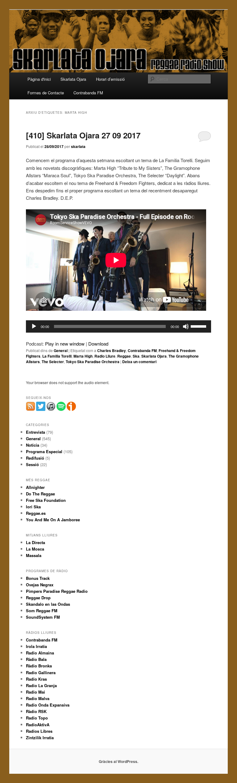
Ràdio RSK (36, 711)
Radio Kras (36, 679)
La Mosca (35, 549)
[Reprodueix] (34, 326)
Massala (33, 555)
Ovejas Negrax (39, 585)
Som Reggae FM (41, 610)
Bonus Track (38, 578)
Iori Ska (33, 507)
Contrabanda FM (88, 93)
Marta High (83, 356)
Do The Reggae (40, 494)
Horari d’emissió (110, 79)
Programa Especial (44, 451)
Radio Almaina (40, 653)
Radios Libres (39, 731)
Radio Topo (37, 718)
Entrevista (35, 432)
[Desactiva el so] (186, 326)
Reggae (124, 356)
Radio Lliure (104, 356)
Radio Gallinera (41, 672)
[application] (118, 326)
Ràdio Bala (36, 659)
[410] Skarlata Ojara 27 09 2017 (83, 135)
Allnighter (35, 487)
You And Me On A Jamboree (53, 520)
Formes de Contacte (45, 93)
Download (98, 343)
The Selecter (53, 361)
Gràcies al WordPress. (118, 761)
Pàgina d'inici (39, 79)
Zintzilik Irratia (40, 737)
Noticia (32, 445)
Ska (136, 356)
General (61, 350)
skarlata (78, 146)
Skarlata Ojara (73, 79)
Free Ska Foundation (46, 500)
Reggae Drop (38, 598)
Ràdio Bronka (39, 666)
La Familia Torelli (57, 356)
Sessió (32, 464)
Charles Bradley (111, 350)
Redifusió (35, 458)
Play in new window (65, 343)
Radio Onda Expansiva (47, 705)
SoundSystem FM (43, 617)
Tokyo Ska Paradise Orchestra (92, 361)
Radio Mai (35, 692)
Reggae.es (36, 513)
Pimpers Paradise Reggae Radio (57, 591)
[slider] (199, 325)
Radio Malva (37, 698)
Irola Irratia (36, 646)
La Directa (35, 542)
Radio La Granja (41, 685)
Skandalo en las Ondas (48, 604)
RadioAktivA (37, 725)
